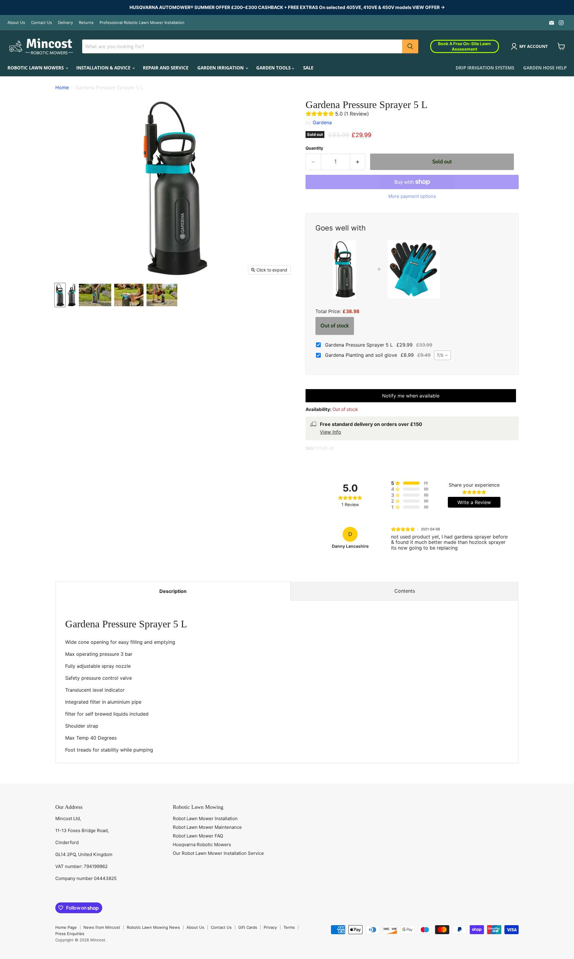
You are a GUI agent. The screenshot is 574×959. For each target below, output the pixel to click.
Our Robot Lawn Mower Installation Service (218, 853)
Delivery (65, 22)
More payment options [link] (412, 196)
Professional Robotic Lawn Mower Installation (142, 22)
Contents (404, 591)
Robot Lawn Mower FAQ (198, 836)
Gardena (322, 122)
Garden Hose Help (545, 68)
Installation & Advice (104, 68)
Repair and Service (165, 68)
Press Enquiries (69, 933)
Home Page (66, 927)
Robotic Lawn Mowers (36, 68)
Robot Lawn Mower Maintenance (207, 827)
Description (173, 591)
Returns (86, 22)
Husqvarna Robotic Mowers (202, 844)
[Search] (410, 46)
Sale (308, 68)
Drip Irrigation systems (485, 68)
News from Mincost (101, 927)
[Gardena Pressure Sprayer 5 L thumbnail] (60, 295)
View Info (330, 432)
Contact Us (41, 22)
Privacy (270, 927)
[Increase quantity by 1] (357, 162)
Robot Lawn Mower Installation (205, 818)
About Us (16, 22)
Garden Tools (274, 68)
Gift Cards (247, 927)
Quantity (314, 148)
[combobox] (442, 355)
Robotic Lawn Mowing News (153, 927)
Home (62, 87)
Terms (289, 927)
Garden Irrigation (221, 68)
